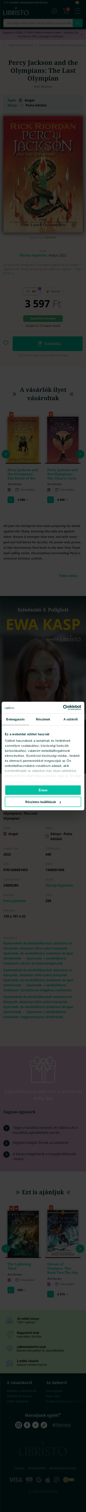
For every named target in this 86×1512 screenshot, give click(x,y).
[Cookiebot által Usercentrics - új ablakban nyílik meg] (63, 707)
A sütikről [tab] (70, 719)
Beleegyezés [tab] (15, 719)
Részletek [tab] (43, 719)
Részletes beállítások (40, 802)
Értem (43, 790)
